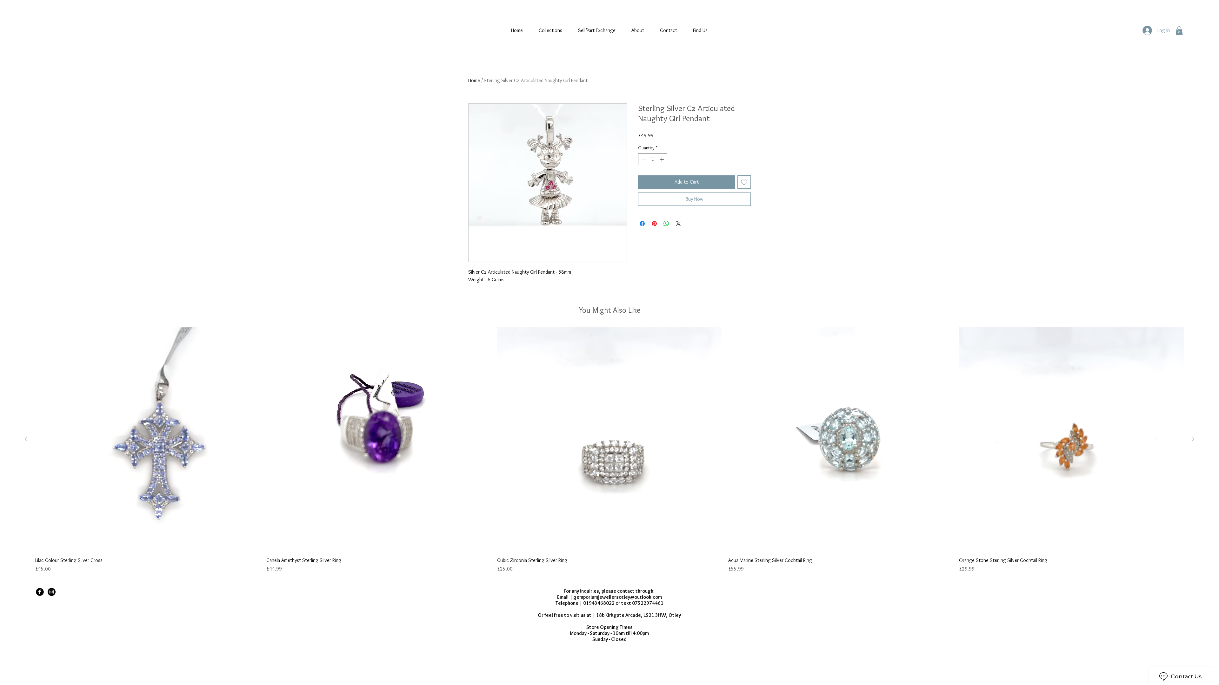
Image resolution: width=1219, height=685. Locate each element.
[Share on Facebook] (642, 223)
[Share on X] (678, 223)
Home (474, 80)
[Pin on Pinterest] (654, 223)
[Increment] (662, 159)
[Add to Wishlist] (744, 182)
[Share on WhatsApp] (666, 223)
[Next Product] (1193, 439)
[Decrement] (643, 159)
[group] (609, 450)
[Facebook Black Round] (40, 592)
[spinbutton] (652, 159)
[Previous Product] (26, 439)
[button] (1179, 30)
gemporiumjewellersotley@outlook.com (617, 597)
